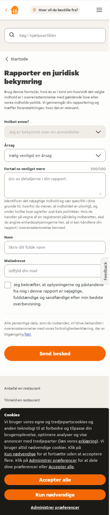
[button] (11, 10)
